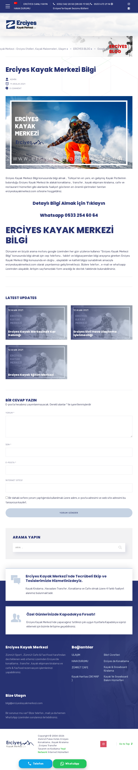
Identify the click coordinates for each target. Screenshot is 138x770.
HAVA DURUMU (22, 8)
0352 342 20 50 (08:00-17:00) (73, 4)
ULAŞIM (76, 654)
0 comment (16, 88)
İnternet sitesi (14, 480)
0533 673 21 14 (102, 4)
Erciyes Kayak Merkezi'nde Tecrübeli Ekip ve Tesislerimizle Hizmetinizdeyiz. (66, 578)
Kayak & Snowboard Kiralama (115, 669)
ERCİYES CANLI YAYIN (36, 4)
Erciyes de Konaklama (116, 661)
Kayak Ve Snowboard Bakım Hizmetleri (116, 678)
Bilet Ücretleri (112, 654)
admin (13, 79)
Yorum (10, 412)
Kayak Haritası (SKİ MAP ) (85, 678)
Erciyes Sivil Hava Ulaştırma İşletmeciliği (95, 333)
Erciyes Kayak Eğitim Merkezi (31, 375)
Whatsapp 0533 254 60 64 (69, 215)
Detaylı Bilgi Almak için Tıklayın (69, 203)
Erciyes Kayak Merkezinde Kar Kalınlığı (32, 333)
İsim (8, 444)
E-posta (11, 462)
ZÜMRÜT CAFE (80, 667)
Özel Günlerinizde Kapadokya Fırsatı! (60, 614)
